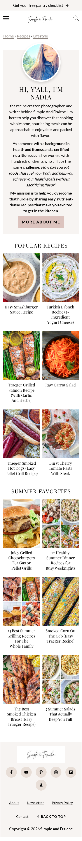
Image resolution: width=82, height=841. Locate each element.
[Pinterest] (41, 772)
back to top (53, 816)
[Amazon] (41, 785)
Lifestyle (40, 36)
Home (8, 36)
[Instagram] (56, 772)
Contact (22, 816)
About (14, 802)
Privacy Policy (62, 802)
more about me (41, 222)
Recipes (23, 36)
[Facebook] (11, 772)
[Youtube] (26, 772)
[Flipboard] (70, 772)
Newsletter (35, 802)
